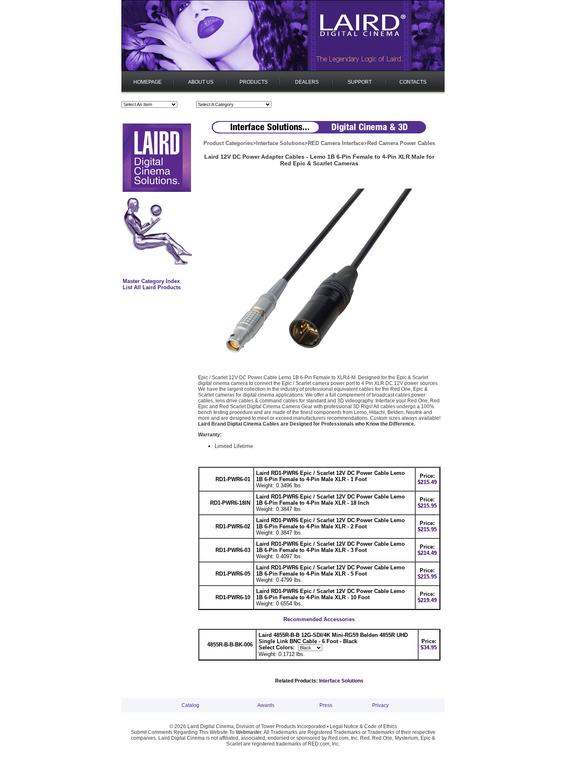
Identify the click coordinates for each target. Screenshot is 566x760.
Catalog (190, 705)
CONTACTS (412, 82)
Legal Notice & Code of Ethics (363, 726)
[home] (283, 69)
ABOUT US (200, 82)
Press (325, 705)
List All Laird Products (152, 287)
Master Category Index (151, 281)
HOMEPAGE (147, 82)
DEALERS (307, 82)
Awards (265, 705)
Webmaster (248, 732)
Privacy (380, 705)
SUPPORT (360, 82)
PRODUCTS (253, 82)
